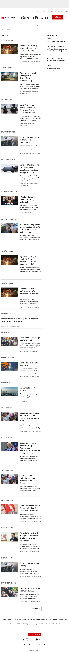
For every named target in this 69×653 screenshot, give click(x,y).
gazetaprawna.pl (33, 624)
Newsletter (48, 624)
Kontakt (4, 619)
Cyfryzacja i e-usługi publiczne (55, 46)
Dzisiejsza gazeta (11, 17)
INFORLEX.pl (25, 624)
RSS (66, 619)
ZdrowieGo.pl (41, 624)
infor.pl (60, 12)
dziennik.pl (46, 12)
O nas (9, 619)
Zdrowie (49, 65)
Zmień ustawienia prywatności (54, 619)
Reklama (15, 619)
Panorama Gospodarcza (34, 628)
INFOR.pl (19, 624)
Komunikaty (22, 619)
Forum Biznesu (59, 624)
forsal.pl (53, 12)
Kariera (30, 619)
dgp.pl (38, 12)
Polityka (49, 38)
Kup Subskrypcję (57, 17)
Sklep (66, 12)
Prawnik (49, 56)
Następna (34, 609)
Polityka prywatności (39, 619)
